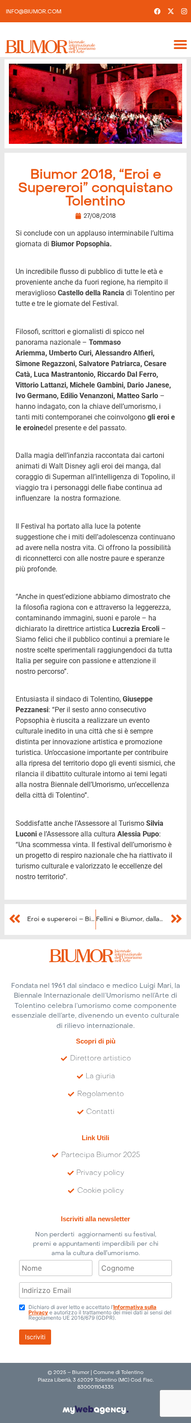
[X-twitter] (171, 11)
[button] (180, 44)
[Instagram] (184, 11)
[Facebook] (157, 11)
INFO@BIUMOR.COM (33, 12)
